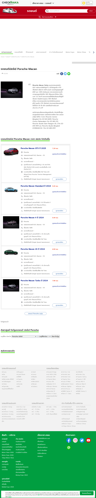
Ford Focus (66, 389)
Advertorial (66, 414)
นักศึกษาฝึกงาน (42, 453)
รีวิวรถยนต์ (29, 52)
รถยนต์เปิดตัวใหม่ (68, 409)
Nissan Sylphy (66, 386)
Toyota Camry (81, 377)
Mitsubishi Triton (67, 384)
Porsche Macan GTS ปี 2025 (33, 148)
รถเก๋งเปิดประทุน (23, 412)
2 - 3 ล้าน (36, 412)
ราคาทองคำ (5, 464)
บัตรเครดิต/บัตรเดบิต (22, 467)
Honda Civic (66, 377)
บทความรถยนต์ (41, 52)
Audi (34, 372)
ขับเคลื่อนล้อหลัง (37, 208)
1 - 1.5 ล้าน (36, 409)
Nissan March (81, 384)
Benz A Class (52, 394)
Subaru (35, 386)
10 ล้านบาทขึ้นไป (52, 414)
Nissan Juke (81, 386)
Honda (20, 384)
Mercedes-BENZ (8, 379)
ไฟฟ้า (31, 158)
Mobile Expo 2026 (8, 487)
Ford (19, 381)
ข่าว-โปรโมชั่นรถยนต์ (56, 52)
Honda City (81, 374)
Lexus (34, 374)
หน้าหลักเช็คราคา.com (44, 438)
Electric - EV (41, 155)
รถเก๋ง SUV (21, 416)
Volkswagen (7, 381)
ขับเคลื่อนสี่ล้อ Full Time (40, 172)
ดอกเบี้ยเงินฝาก (20, 470)
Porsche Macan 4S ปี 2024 (33, 249)
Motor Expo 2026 (8, 455)
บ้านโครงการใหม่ (20, 442)
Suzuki (5, 377)
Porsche (26, 152)
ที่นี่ (38, 495)
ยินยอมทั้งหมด (86, 493)
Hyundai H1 (51, 391)
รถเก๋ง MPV (21, 419)
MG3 (78, 394)
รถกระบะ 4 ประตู (8, 414)
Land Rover (21, 374)
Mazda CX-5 (52, 384)
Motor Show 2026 (8, 452)
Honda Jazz (66, 374)
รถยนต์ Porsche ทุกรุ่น (35, 314)
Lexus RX (51, 381)
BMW (19, 377)
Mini (34, 379)
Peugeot (20, 372)
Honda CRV (52, 377)
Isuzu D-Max (66, 381)
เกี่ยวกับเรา (41, 441)
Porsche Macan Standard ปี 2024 (36, 186)
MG (19, 386)
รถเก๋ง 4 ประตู (7, 407)
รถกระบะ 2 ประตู (8, 412)
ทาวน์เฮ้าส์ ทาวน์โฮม (21, 452)
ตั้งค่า (9, 497)
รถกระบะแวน (7, 416)
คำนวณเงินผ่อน (82, 421)
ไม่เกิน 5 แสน (37, 407)
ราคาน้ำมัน (5, 470)
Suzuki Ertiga (52, 372)
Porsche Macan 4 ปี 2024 (32, 217)
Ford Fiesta (51, 389)
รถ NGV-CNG (52, 374)
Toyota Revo (52, 379)
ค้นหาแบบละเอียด (47, 17)
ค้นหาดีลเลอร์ (81, 419)
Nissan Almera (52, 386)
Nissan (35, 384)
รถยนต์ (4, 442)
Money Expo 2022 (22, 475)
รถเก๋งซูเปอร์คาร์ (22, 414)
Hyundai (5, 386)
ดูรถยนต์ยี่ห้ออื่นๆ (8, 389)
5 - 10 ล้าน (36, 414)
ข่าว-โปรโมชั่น (81, 407)
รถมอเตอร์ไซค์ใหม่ (7, 447)
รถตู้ (4, 409)
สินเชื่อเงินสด (19, 464)
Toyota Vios (66, 379)
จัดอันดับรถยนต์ (67, 412)
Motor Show (81, 52)
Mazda (35, 377)
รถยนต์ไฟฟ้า (19, 52)
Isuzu (4, 372)
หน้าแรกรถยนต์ (7, 52)
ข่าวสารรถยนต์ (67, 407)
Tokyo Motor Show (69, 426)
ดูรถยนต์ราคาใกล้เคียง (59, 154)
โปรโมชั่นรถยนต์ (67, 421)
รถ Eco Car (66, 372)
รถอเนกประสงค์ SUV (30, 155)
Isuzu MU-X (81, 381)
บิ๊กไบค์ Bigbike (6, 450)
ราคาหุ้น (4, 467)
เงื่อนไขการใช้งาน (42, 447)
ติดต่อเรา (40, 456)
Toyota (20, 379)
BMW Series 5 (81, 391)
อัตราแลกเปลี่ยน (20, 472)
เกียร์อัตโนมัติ (28, 179)
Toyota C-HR (81, 379)
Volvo (5, 384)
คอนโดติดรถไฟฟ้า (21, 447)
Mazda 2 (80, 389)
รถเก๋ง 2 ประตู (22, 409)
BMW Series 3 (67, 391)
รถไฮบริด (80, 372)
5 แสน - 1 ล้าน (52, 407)
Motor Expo (70, 52)
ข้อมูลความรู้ (81, 412)
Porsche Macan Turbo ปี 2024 (34, 280)
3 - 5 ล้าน (51, 412)
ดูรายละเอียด (59, 179)
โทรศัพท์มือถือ (6, 481)
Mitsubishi (36, 381)
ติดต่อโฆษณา (41, 444)
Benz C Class (66, 394)
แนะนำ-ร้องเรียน (42, 450)
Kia (4, 374)
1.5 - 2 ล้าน (51, 409)
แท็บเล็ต (4, 484)
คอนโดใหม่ (19, 444)
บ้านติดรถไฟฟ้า (20, 450)
